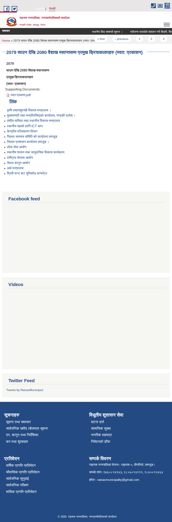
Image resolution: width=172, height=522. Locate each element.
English (39, 8)
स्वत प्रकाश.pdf (20, 95)
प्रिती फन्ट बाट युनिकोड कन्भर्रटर (27, 173)
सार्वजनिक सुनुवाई (17, 479)
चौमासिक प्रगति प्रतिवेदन (23, 472)
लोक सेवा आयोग (16, 147)
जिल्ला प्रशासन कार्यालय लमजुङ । (28, 142)
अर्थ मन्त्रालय (15, 168)
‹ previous (119, 39)
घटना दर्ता (97, 422)
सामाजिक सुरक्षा (101, 428)
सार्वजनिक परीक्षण (17, 485)
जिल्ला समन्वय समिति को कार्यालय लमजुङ (32, 136)
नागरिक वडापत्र (101, 435)
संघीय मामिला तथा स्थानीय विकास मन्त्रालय (33, 120)
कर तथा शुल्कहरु (17, 442)
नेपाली (52, 8)
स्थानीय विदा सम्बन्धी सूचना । (105, 31)
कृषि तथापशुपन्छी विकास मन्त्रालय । (29, 110)
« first (98, 39)
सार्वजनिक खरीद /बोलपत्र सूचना (27, 428)
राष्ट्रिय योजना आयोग (20, 157)
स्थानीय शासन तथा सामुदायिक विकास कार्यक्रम (35, 152)
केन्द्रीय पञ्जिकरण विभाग (22, 131)
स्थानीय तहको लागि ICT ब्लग (25, 126)
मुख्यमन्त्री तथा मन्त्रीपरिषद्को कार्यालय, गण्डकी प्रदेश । (41, 115)
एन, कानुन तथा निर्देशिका (22, 435)
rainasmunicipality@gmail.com (118, 479)
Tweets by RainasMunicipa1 (24, 390)
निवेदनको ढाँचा (100, 442)
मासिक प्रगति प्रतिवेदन (21, 492)
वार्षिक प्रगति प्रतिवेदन (21, 465)
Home (6, 40)
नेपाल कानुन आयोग (18, 163)
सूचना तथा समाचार (18, 422)
